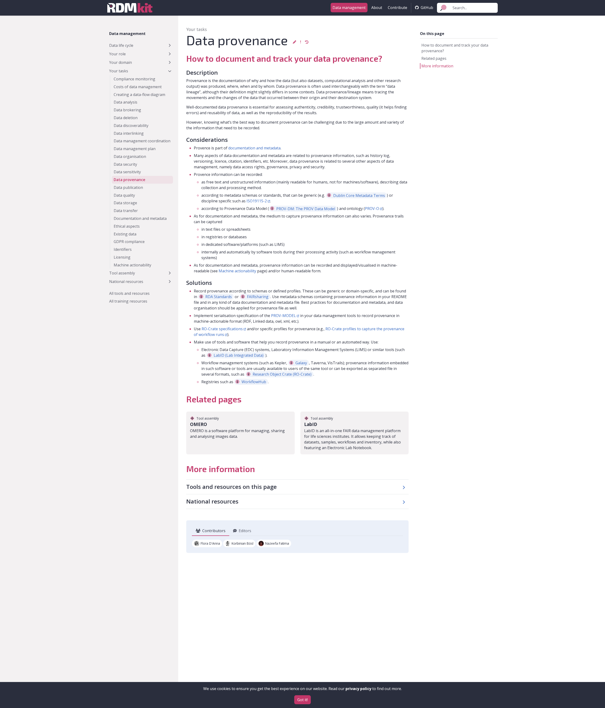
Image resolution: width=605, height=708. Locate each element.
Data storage (125, 202)
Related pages (433, 58)
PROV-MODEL (283, 315)
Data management (349, 7)
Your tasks (118, 71)
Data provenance (129, 179)
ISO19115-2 (256, 201)
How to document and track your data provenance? (454, 48)
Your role (117, 53)
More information (437, 66)
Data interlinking (129, 133)
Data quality (124, 195)
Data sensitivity (127, 171)
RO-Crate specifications (222, 328)
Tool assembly (122, 273)
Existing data (125, 234)
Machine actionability (132, 265)
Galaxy (301, 362)
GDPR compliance (129, 241)
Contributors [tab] (213, 530)
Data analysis (125, 102)
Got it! (302, 699)
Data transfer (126, 210)
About (376, 7)
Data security (125, 164)
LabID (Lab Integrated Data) (239, 355)
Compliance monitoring (134, 79)
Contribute (397, 7)
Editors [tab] (245, 530)
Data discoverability (131, 125)
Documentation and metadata (140, 218)
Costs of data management (138, 86)
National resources (126, 281)
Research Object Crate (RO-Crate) (282, 374)
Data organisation (130, 156)
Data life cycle (121, 45)
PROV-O (372, 208)
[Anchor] (182, 57)
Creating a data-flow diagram (139, 94)
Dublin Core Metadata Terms (359, 195)
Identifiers (123, 249)
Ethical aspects (127, 226)
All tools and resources (129, 293)
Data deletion (126, 117)
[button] (294, 42)
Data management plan (135, 148)
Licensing (122, 257)
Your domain (120, 62)
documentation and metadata (254, 148)
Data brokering (127, 110)
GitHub (427, 7)
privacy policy (358, 688)
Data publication (128, 187)
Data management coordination (142, 140)
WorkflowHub (254, 381)
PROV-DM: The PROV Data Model (305, 208)
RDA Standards (218, 296)
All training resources (128, 301)
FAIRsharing (257, 296)
